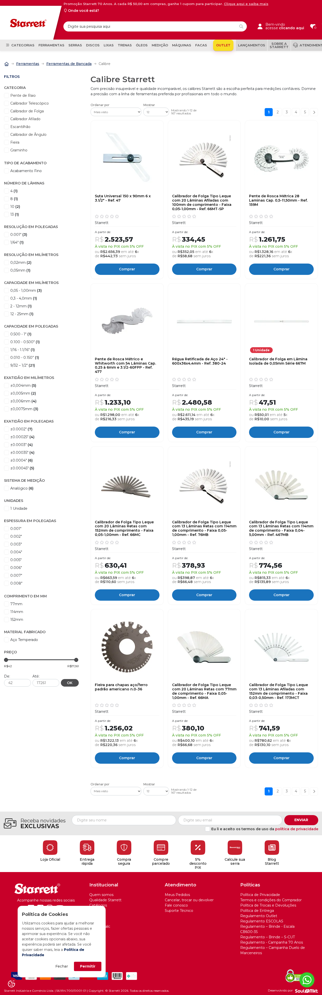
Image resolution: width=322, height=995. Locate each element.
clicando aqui (291, 28)
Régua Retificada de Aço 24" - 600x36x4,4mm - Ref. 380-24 (200, 361)
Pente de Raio (23, 95)
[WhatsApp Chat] (306, 979)
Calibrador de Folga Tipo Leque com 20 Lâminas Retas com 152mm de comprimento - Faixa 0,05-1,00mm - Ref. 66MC (124, 528)
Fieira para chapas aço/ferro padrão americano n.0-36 (121, 687)
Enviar (301, 820)
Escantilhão (20, 126)
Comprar (127, 269)
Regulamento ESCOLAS (261, 921)
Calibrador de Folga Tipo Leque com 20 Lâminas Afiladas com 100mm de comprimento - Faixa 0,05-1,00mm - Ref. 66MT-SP (201, 202)
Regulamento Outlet (258, 916)
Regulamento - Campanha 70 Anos (271, 942)
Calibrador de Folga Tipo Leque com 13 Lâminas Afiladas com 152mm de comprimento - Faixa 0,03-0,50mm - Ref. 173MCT (278, 691)
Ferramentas (27, 63)
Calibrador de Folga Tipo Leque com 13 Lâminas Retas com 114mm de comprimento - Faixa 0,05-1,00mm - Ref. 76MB (204, 528)
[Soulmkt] (306, 990)
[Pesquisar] (241, 26)
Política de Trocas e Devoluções (268, 905)
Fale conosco (176, 905)
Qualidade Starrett (105, 900)
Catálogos (98, 905)
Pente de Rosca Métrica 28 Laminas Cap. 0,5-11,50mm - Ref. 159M (278, 200)
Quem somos (101, 894)
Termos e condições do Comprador (271, 900)
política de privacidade (296, 829)
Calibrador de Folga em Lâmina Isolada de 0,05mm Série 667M (278, 361)
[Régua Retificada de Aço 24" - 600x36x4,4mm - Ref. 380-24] (204, 321)
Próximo (314, 112)
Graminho (18, 150)
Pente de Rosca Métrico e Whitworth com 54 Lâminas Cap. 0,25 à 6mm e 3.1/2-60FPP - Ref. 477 (125, 365)
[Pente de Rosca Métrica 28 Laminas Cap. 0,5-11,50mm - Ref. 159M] (281, 158)
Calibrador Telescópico (29, 103)
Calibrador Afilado (25, 119)
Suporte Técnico (179, 910)
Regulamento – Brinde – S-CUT (267, 937)
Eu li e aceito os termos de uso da (264, 829)
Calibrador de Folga (27, 111)
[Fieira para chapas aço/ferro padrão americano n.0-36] (127, 647)
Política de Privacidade (260, 894)
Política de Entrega (257, 910)
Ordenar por (100, 105)
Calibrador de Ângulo (28, 134)
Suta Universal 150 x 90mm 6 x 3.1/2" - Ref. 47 (123, 198)
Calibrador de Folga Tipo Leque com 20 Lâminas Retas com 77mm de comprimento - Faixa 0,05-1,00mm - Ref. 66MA (204, 691)
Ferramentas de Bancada (69, 63)
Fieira (14, 142)
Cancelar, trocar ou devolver (189, 900)
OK (69, 683)
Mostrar (149, 105)
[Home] (6, 63)
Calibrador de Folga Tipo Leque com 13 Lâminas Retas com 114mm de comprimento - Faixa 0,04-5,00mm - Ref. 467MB (281, 528)
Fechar (61, 966)
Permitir (87, 966)
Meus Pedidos (177, 894)
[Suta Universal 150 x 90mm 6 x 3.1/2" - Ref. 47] (127, 158)
